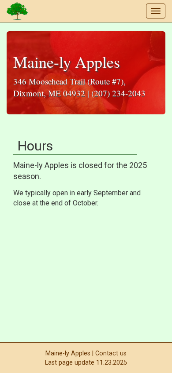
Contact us (111, 353)
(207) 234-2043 (118, 93)
